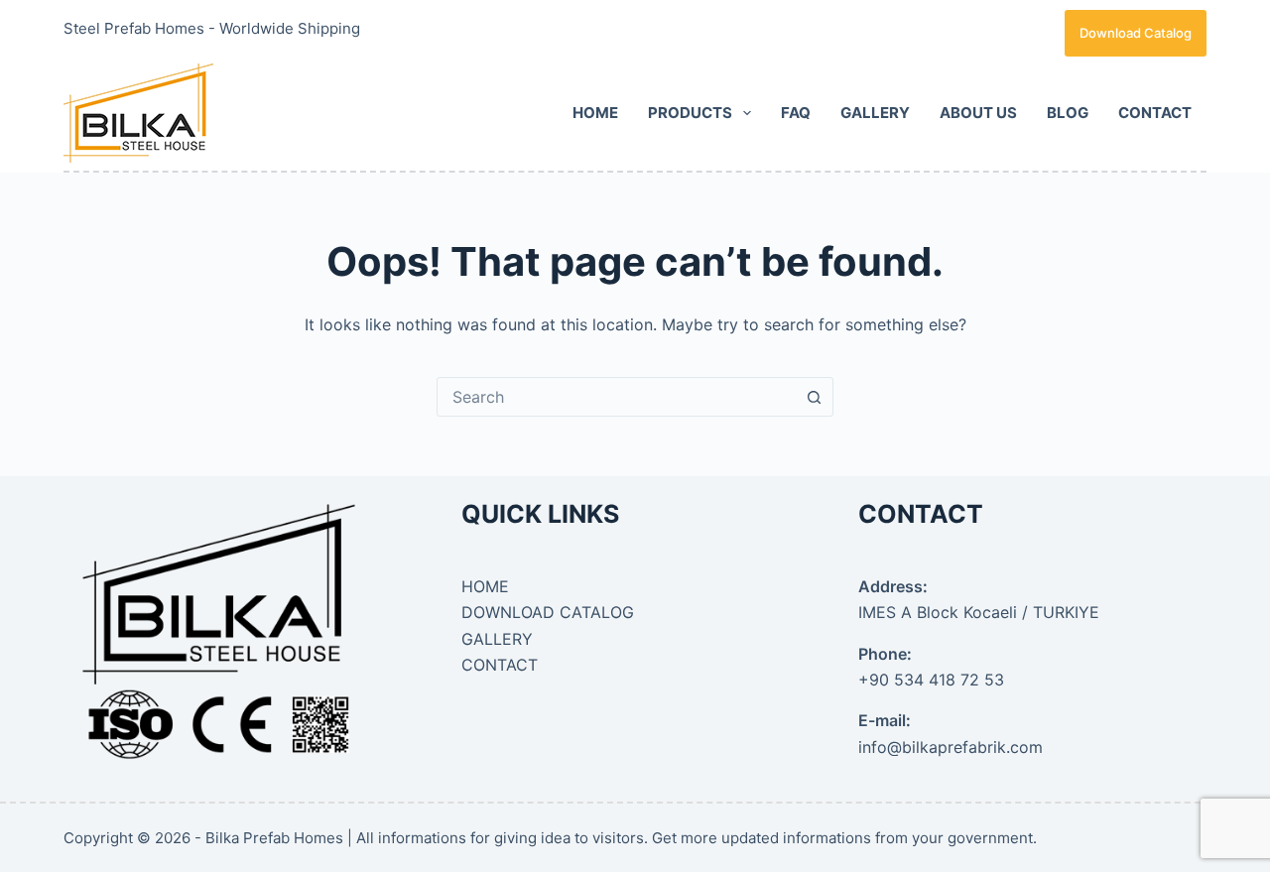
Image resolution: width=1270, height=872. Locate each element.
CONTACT (1155, 112)
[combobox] (616, 397)
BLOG (1067, 112)
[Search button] (813, 397)
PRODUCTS (690, 112)
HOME (595, 112)
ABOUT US (978, 112)
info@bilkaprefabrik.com (950, 747)
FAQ (796, 112)
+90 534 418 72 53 (931, 679)
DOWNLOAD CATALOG (547, 612)
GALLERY (875, 112)
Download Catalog (1136, 33)
